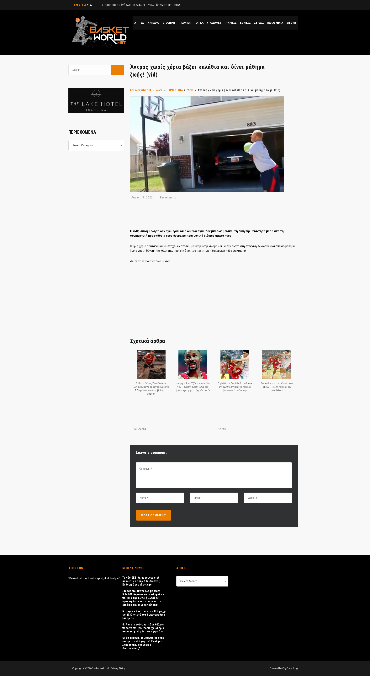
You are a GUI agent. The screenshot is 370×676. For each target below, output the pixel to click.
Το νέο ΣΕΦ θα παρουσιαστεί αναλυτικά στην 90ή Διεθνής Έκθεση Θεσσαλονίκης (141, 581)
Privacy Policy (118, 668)
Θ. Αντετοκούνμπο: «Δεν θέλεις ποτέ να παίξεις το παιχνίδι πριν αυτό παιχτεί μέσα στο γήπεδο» (143, 628)
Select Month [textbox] (188, 581)
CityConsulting (290, 668)
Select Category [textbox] (82, 145)
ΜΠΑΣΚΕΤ (140, 428)
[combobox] (96, 145)
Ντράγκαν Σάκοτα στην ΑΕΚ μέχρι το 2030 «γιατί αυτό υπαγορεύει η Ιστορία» (144, 615)
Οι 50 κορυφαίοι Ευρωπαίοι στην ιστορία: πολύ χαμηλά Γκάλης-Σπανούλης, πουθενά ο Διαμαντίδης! (143, 643)
